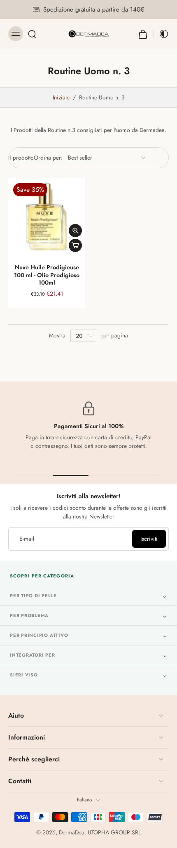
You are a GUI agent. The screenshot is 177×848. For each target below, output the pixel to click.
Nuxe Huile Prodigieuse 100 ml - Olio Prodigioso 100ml (46, 275)
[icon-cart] (143, 34)
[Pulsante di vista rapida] (75, 230)
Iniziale (62, 97)
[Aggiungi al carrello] (75, 245)
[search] (32, 34)
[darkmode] (161, 34)
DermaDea (71, 832)
